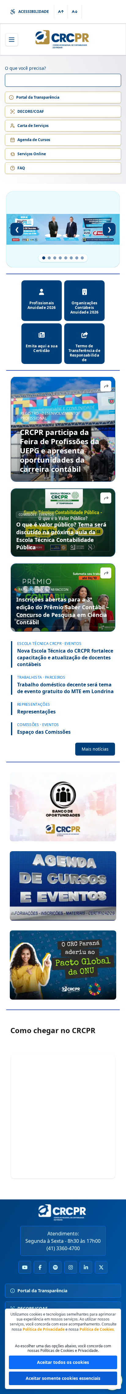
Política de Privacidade (44, 1329)
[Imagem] (63, 806)
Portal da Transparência (37, 97)
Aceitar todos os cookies (63, 1362)
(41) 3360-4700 (63, 1248)
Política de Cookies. (97, 1329)
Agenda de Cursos (33, 139)
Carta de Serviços (33, 125)
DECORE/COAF (30, 111)
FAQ (21, 168)
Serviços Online (31, 153)
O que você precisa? (25, 68)
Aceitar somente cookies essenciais (63, 1378)
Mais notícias (95, 749)
